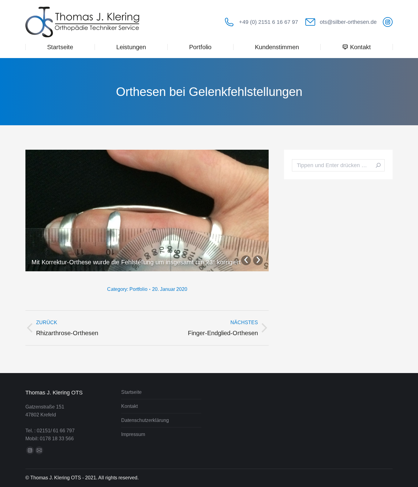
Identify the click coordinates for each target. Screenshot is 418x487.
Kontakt (129, 406)
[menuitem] (60, 47)
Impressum (133, 434)
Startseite (131, 392)
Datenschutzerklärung (145, 420)
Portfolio (138, 289)
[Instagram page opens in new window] (388, 22)
